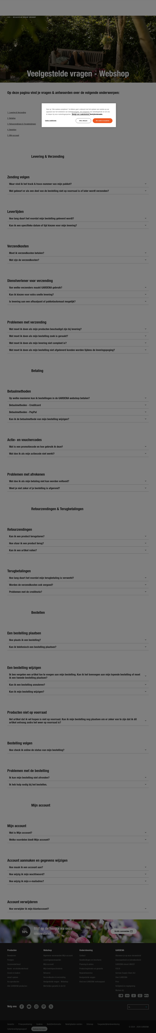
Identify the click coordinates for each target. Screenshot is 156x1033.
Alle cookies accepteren (102, 120)
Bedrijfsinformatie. (96, 114)
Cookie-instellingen (50, 120)
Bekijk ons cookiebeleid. (80, 114)
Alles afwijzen (83, 120)
